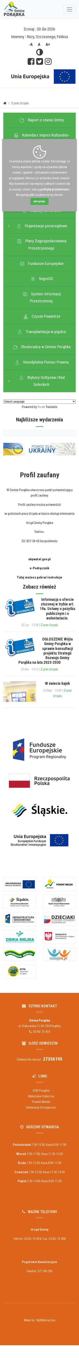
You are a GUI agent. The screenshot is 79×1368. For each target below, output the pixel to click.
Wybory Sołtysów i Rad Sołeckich (45, 381)
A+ (48, 44)
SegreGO (44, 278)
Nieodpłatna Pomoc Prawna (45, 362)
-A (31, 44)
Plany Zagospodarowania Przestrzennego (44, 244)
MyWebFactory (45, 1320)
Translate (51, 407)
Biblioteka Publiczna (41, 1096)
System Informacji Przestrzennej (44, 297)
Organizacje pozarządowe (44, 225)
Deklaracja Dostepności (41, 1107)
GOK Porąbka (41, 1091)
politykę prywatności (54, 189)
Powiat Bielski (41, 1102)
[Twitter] (39, 62)
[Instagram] (48, 62)
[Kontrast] (39, 52)
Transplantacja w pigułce (44, 331)
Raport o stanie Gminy (44, 119)
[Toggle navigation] (69, 9)
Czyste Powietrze (44, 316)
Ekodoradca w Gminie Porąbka (45, 346)
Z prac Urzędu (49, 625)
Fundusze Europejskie (44, 263)
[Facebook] (31, 62)
